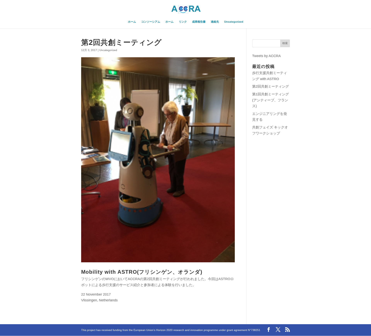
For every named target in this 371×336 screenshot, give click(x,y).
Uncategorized (233, 21)
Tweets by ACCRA (266, 56)
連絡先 (215, 21)
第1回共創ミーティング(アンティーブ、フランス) (270, 100)
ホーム (132, 21)
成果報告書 (199, 21)
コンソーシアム (150, 21)
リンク (183, 21)
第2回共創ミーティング (270, 86)
